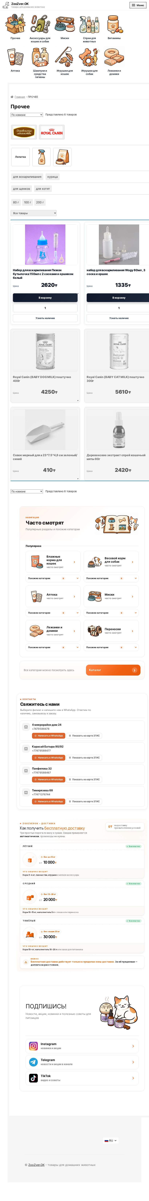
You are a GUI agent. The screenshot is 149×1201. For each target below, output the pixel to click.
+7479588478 (41, 728)
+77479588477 (41, 750)
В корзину (45, 297)
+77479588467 (41, 772)
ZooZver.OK (36, 1165)
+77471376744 (41, 794)
